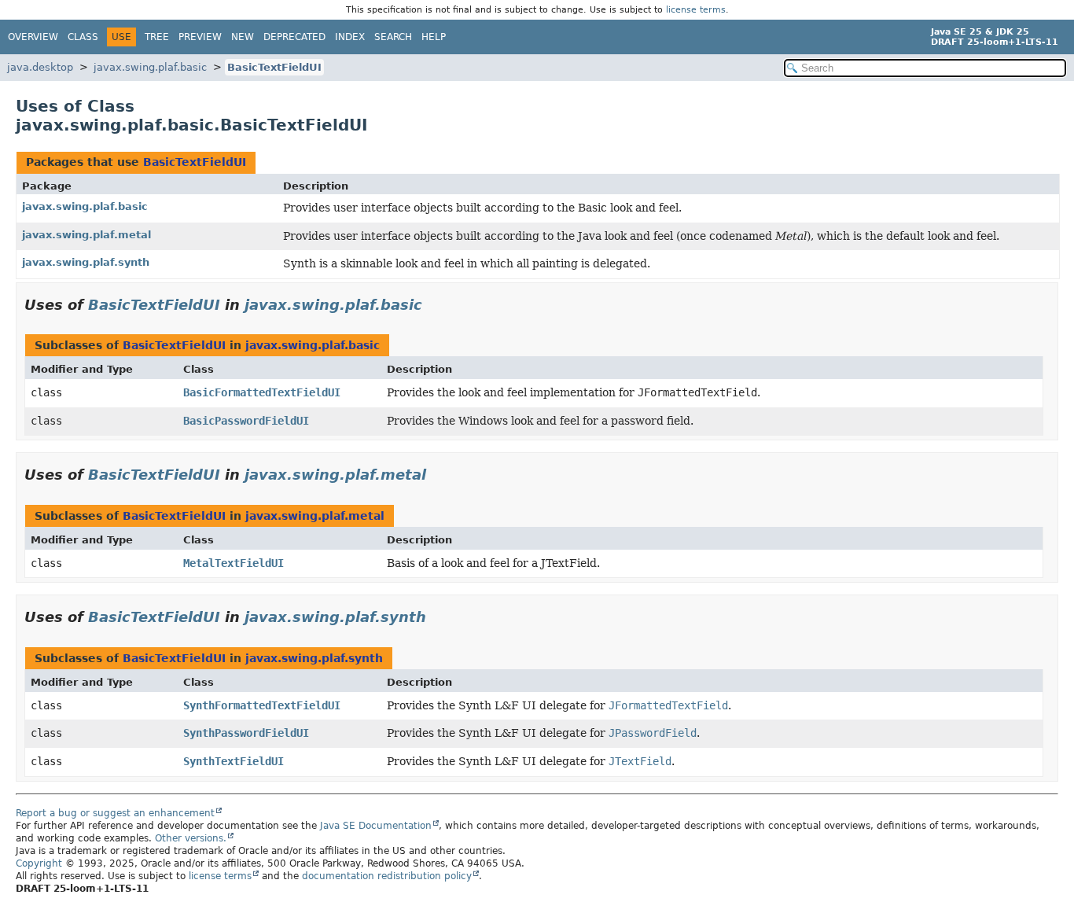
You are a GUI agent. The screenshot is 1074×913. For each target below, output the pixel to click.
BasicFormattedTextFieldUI (261, 392)
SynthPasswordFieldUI (246, 733)
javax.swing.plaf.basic (150, 67)
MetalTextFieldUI (233, 563)
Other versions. (190, 838)
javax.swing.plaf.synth (85, 262)
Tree (157, 36)
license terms (696, 10)
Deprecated (294, 36)
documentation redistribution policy (387, 876)
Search (393, 36)
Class (83, 36)
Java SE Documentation (376, 825)
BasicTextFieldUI (274, 67)
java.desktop (40, 67)
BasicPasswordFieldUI (246, 420)
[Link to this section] (433, 304)
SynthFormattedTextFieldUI (261, 705)
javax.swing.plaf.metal (86, 235)
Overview (33, 36)
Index (350, 36)
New (242, 36)
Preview (200, 36)
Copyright (39, 863)
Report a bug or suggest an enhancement (115, 813)
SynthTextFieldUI (233, 761)
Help (433, 36)
